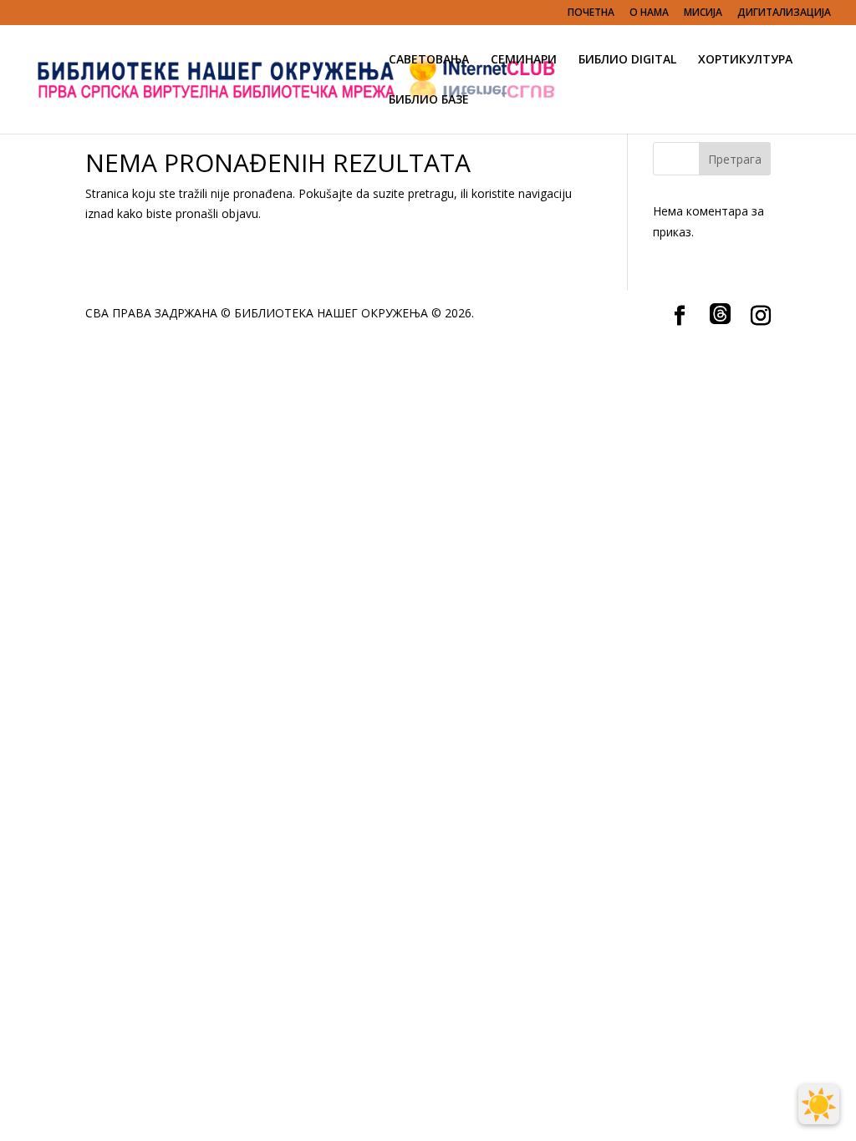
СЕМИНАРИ (524, 60)
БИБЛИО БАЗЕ (429, 100)
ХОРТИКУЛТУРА (745, 60)
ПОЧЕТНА (591, 13)
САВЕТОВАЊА (429, 60)
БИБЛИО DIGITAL (627, 60)
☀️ (819, 1104)
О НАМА (649, 13)
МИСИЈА (703, 13)
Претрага (735, 159)
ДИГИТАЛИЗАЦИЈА (784, 13)
